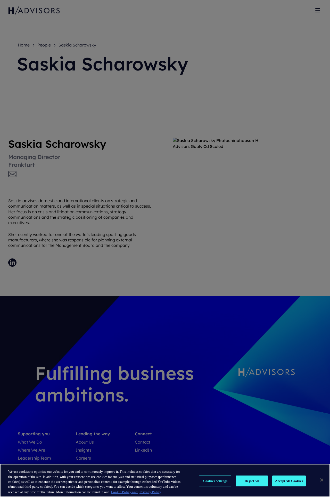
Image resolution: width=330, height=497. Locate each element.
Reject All (252, 481)
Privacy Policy (150, 492)
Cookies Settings (215, 481)
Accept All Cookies (289, 481)
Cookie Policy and (124, 492)
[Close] (321, 480)
